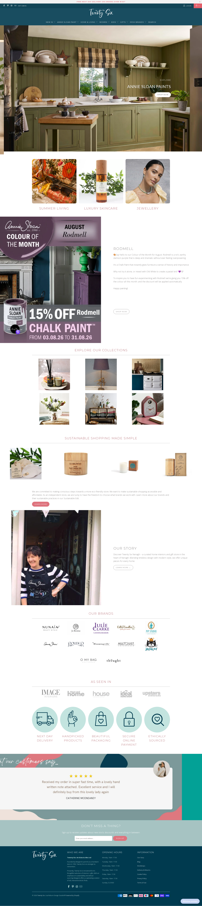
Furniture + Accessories (101, 409)
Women (103, 22)
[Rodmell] (50, 280)
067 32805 (22, 6)
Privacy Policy (142, 878)
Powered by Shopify (72, 895)
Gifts (123, 22)
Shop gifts (155, 102)
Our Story (125, 548)
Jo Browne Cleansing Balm (76, 463)
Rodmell (123, 249)
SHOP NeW (137, 102)
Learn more (40, 504)
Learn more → (123, 567)
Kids (114, 22)
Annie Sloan (148, 374)
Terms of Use (141, 883)
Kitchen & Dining (54, 409)
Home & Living (88, 22)
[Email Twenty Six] (15, 6)
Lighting (101, 374)
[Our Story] (50, 557)
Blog (138, 862)
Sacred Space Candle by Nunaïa (126, 463)
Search (152, 22)
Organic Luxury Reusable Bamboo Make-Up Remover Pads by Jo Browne (25, 463)
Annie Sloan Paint (67, 22)
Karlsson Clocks (148, 409)
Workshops (141, 866)
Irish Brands (137, 22)
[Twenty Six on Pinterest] (8, 6)
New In (50, 22)
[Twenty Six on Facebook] (4, 6)
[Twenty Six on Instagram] (12, 6)
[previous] (6, 463)
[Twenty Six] (101, 13)
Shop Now (48, 95)
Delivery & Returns (143, 870)
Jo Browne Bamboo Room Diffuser (176, 463)
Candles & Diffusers (54, 374)
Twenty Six (41, 895)
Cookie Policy (141, 874)
